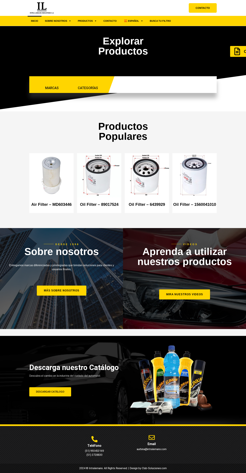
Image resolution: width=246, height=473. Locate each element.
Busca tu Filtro (160, 21)
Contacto (110, 21)
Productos (85, 21)
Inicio (34, 21)
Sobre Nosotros (56, 21)
